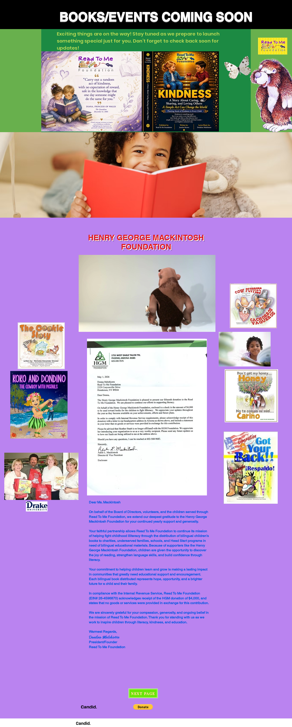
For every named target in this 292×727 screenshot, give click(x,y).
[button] (210, 327)
